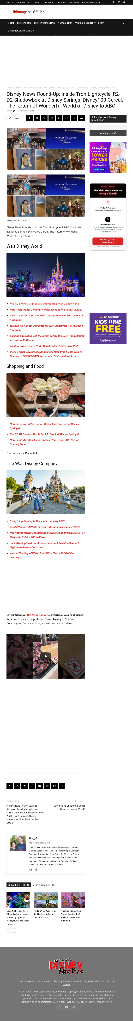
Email (49, 81)
